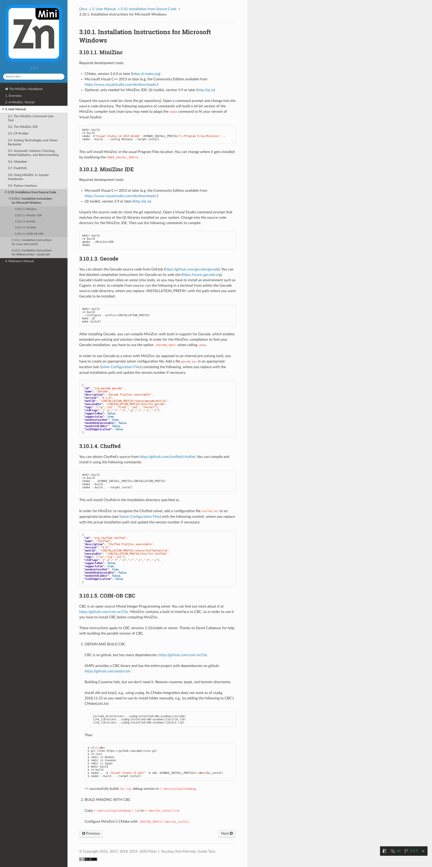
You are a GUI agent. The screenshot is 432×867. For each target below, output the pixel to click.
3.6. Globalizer (17, 161)
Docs (83, 9)
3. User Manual (15, 109)
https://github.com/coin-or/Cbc (103, 612)
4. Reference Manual (19, 261)
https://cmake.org (145, 74)
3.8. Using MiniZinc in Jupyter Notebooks (28, 177)
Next (225, 833)
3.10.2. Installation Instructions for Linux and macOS (32, 242)
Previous (92, 833)
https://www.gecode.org (201, 275)
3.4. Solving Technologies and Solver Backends (33, 142)
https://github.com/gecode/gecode (192, 269)
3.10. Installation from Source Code (32, 192)
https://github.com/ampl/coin (107, 671)
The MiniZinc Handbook (25, 89)
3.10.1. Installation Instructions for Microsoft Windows (32, 200)
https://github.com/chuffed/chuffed (167, 457)
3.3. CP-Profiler (18, 133)
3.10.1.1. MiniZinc (26, 209)
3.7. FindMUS (17, 168)
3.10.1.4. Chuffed (25, 227)
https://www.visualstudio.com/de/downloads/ (121, 84)
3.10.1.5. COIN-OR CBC (29, 234)
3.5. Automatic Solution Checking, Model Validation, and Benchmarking (33, 153)
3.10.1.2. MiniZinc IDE (28, 215)
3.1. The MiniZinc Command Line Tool (31, 118)
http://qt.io (205, 90)
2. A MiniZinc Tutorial (19, 102)
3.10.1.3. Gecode (25, 221)
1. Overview (13, 95)
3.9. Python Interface (22, 185)
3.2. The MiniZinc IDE (23, 126)
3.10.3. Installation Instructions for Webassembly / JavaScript (32, 252)
